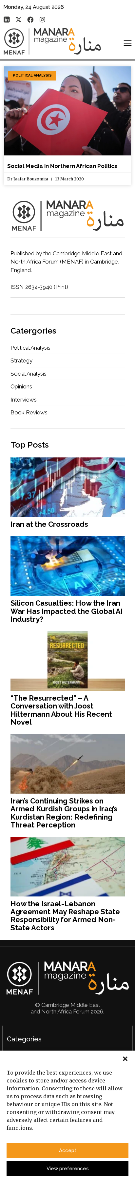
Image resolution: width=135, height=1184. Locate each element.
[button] (125, 1059)
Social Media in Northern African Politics (62, 166)
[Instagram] (42, 19)
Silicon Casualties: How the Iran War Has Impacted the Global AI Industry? (66, 611)
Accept (67, 1150)
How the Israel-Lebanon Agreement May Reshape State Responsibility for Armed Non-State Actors (65, 915)
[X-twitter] (18, 19)
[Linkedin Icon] (6, 19)
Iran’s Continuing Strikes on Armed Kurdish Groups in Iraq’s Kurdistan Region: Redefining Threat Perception (63, 813)
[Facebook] (30, 19)
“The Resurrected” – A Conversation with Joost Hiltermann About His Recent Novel (61, 710)
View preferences (68, 1169)
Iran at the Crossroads (49, 524)
